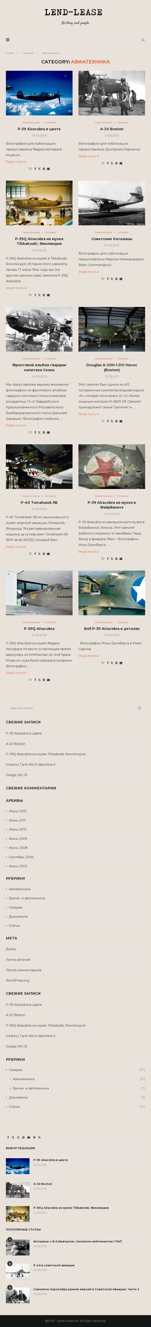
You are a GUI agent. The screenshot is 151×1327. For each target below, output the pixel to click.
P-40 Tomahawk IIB (39, 502)
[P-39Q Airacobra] (39, 593)
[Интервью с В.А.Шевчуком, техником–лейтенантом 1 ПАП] (17, 1247)
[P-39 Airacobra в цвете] (39, 93)
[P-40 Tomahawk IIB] (39, 466)
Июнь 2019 (17, 811)
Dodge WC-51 (16, 775)
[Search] (143, 40)
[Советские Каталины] (111, 203)
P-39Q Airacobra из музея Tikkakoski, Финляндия (46, 754)
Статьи (14, 926)
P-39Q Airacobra (39, 629)
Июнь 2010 (18, 829)
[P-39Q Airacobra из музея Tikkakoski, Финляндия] (39, 203)
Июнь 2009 (18, 839)
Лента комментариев (23, 970)
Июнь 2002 (18, 866)
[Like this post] (30, 169)
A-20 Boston (111, 129)
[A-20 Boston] (111, 93)
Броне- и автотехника (27, 898)
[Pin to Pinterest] (44, 169)
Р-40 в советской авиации (54, 1265)
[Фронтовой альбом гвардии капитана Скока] (39, 329)
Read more (14, 162)
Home (10, 53)
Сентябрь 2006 (21, 857)
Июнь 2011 (17, 820)
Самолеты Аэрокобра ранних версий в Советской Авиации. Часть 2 (86, 1289)
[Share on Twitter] (39, 169)
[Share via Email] (48, 169)
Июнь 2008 (18, 848)
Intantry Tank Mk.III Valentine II (30, 764)
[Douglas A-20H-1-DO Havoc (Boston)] (111, 329)
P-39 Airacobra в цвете (39, 129)
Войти (11, 949)
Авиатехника (19, 889)
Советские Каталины (111, 239)
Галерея (28, 53)
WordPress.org (17, 980)
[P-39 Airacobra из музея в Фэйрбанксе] (111, 466)
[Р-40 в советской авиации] (17, 1271)
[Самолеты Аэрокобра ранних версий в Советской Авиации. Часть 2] (17, 1295)
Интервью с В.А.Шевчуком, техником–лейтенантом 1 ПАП (77, 1241)
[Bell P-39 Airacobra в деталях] (111, 593)
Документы (18, 916)
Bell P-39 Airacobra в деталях (112, 629)
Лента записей (18, 960)
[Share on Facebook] (35, 169)
